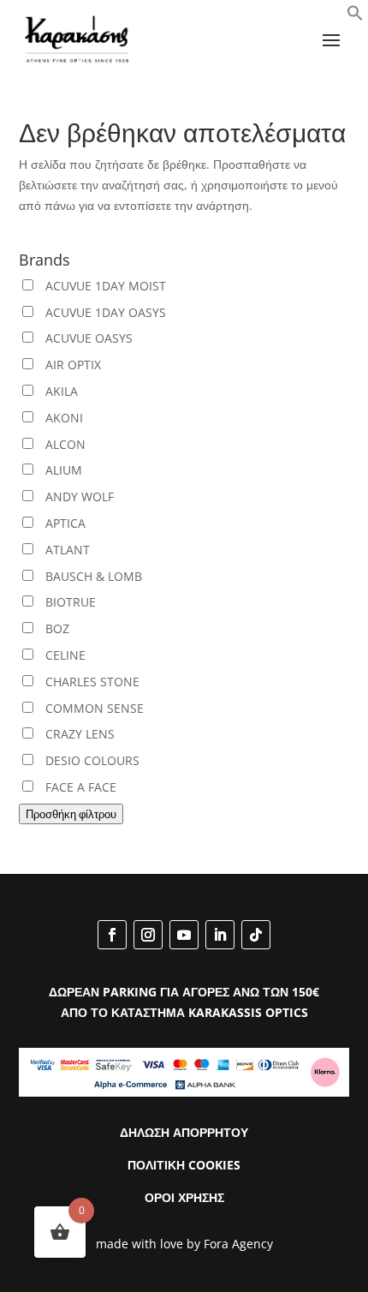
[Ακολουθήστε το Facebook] (112, 934)
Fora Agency (238, 1243)
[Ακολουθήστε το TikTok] (255, 934)
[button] (355, 17)
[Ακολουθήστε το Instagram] (148, 934)
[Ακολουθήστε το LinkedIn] (219, 934)
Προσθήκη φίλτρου (71, 814)
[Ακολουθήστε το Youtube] (184, 934)
